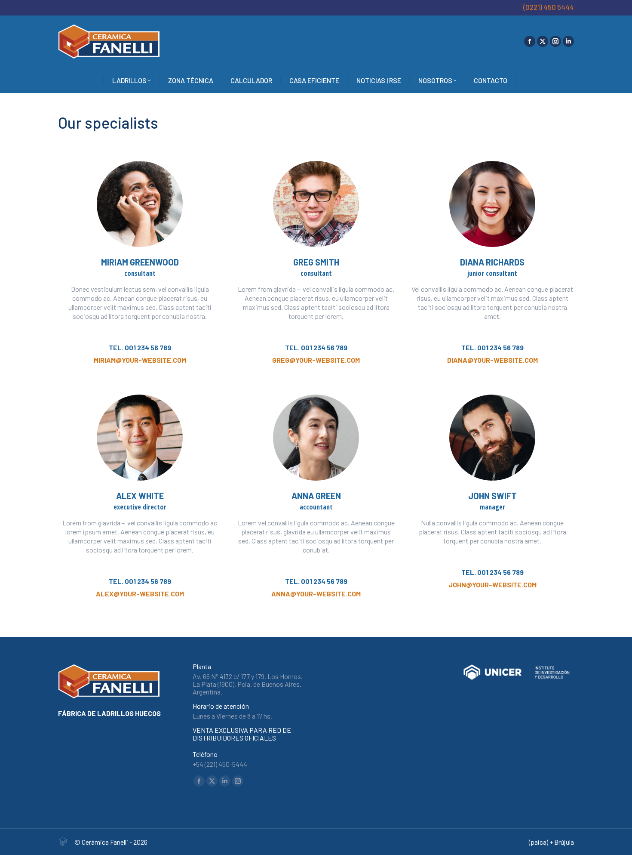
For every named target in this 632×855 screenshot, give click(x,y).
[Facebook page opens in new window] (529, 41)
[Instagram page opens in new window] (555, 41)
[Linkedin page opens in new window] (568, 41)
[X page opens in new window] (542, 41)
